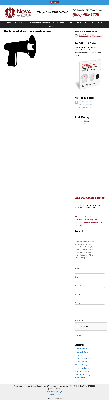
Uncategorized (80, 378)
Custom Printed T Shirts (83, 355)
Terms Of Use (54, 394)
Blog (93, 23)
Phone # (78, 286)
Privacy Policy (50, 392)
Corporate (18, 23)
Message (78, 303)
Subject (78, 294)
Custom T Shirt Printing (83, 358)
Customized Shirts (81, 362)
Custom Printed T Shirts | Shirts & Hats (39, 23)
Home (9, 23)
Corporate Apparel (81, 349)
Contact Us (52, 26)
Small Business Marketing (83, 371)
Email (77, 277)
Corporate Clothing (81, 352)
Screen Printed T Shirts (65, 23)
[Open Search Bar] (60, 26)
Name (77, 268)
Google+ (60, 392)
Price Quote (81, 23)
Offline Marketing (81, 365)
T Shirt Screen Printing (82, 374)
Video (100, 23)
